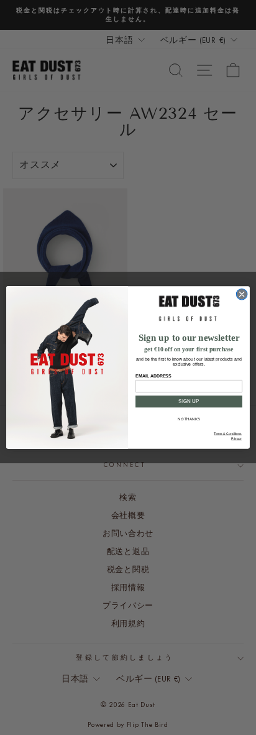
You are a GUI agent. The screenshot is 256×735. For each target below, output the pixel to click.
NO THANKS (188, 419)
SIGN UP (188, 401)
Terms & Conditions (228, 434)
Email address (153, 375)
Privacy (236, 439)
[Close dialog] (241, 294)
